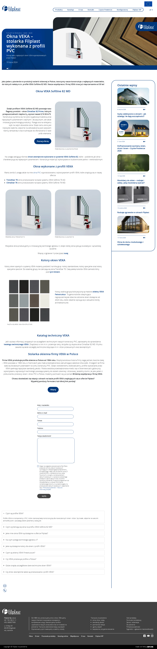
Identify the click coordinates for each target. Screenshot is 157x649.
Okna (31, 636)
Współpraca (74, 636)
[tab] (53, 517)
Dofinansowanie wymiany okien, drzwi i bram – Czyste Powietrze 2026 (131, 148)
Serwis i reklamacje (133, 622)
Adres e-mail (42, 413)
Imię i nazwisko (43, 405)
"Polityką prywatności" (49, 487)
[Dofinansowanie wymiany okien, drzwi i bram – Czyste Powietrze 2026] (133, 128)
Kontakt (91, 10)
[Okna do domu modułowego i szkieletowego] (133, 224)
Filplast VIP (137, 10)
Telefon (40, 428)
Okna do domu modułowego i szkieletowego (130, 243)
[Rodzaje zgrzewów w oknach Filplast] (133, 194)
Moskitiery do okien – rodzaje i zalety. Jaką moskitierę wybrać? (131, 181)
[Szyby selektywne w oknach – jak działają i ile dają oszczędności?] (133, 96)
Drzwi (37, 636)
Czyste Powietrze (105, 10)
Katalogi (70, 10)
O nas (80, 10)
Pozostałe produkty (48, 636)
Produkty (59, 10)
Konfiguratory (122, 10)
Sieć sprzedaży (131, 618)
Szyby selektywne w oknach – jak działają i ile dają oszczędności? (131, 115)
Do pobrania (131, 625)
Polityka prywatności (133, 627)
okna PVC (37, 172)
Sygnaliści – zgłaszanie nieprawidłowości (140, 629)
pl (150, 10)
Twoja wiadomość (44, 436)
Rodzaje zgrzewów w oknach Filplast (133, 212)
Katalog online (63, 636)
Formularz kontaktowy (134, 620)
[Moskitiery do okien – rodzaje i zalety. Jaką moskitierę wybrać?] (133, 162)
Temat (39, 420)
